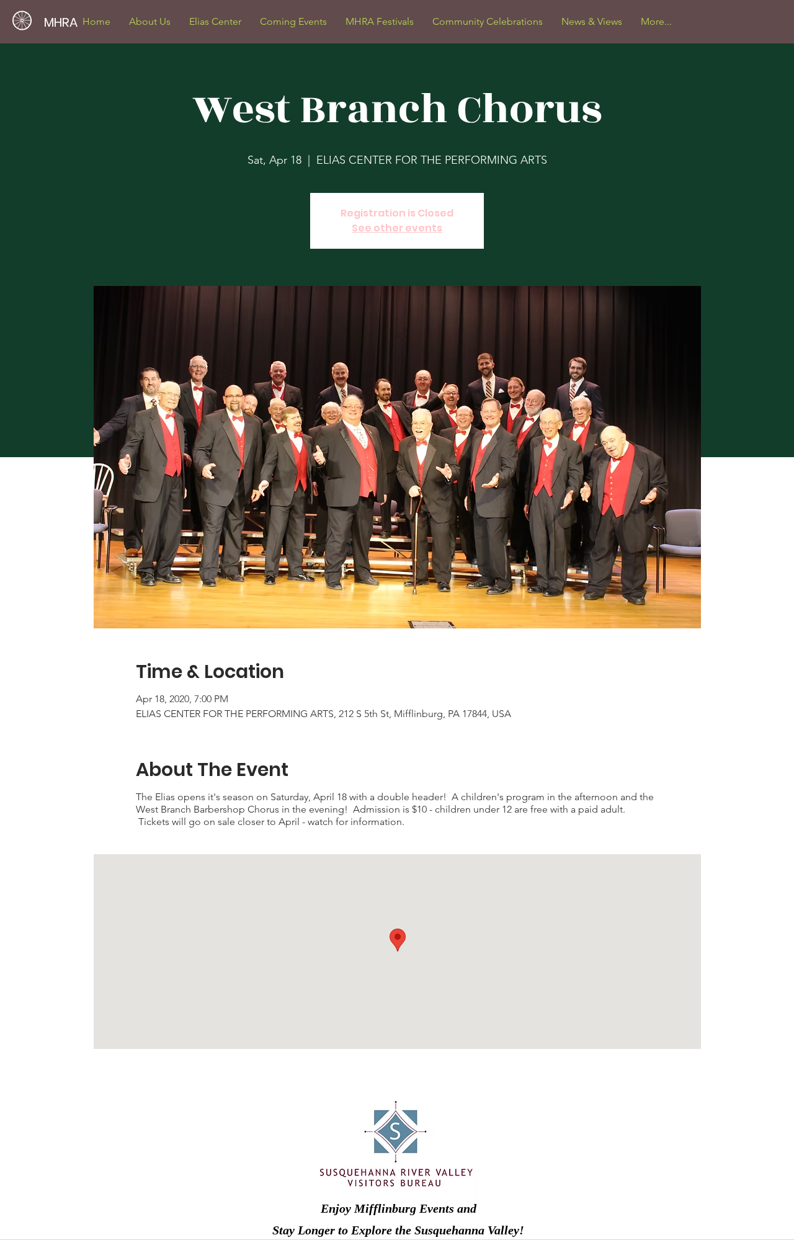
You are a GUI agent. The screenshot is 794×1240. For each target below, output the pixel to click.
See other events (397, 228)
